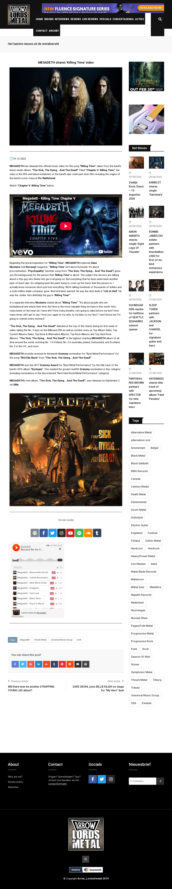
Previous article (19, 681)
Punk (134, 649)
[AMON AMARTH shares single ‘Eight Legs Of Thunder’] (136, 212)
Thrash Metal (40, 640)
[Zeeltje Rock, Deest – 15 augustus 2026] (136, 163)
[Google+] (30, 664)
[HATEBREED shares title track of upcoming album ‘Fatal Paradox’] (156, 359)
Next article (114, 681)
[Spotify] (79, 533)
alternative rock (140, 440)
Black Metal (138, 455)
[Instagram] (61, 533)
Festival (152, 533)
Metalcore (137, 579)
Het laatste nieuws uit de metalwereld (33, 44)
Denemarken (139, 502)
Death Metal (138, 494)
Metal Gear (137, 587)
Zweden (147, 703)
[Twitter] (52, 533)
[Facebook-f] (43, 533)
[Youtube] (70, 533)
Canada (135, 478)
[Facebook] (15, 664)
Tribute (135, 687)
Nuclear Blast (139, 618)
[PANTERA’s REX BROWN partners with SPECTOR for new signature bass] (136, 359)
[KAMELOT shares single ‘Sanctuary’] (156, 163)
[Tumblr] (97, 533)
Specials (105, 19)
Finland (135, 540)
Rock (145, 649)
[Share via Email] (78, 664)
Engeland (136, 533)
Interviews (62, 19)
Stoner (135, 664)
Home (39, 19)
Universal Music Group (62, 640)
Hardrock (153, 548)
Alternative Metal (141, 432)
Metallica (155, 587)
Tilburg (157, 680)
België (154, 448)
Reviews (76, 19)
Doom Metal (138, 509)
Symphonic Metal (141, 672)
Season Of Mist (140, 656)
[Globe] (35, 533)
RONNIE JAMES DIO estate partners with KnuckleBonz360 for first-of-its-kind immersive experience (156, 252)
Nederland (137, 602)
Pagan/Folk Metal (142, 625)
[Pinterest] (62, 664)
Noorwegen (138, 610)
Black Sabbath (139, 463)
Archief (54, 30)
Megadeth (25, 640)
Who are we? (15, 776)
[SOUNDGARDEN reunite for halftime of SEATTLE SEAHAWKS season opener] (136, 285)
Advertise (13, 787)
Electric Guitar (139, 525)
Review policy (15, 781)
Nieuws (49, 19)
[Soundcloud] (88, 533)
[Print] (85, 664)
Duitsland (137, 517)
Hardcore (137, 548)
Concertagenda (123, 19)
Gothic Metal (153, 540)
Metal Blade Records (144, 571)
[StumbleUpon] (46, 664)
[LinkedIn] (38, 664)
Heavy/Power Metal (143, 556)
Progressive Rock (142, 641)
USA (79, 640)
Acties (139, 19)
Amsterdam (138, 448)
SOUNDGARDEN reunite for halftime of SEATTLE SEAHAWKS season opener (136, 317)
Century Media (140, 486)
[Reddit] (70, 664)
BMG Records (139, 471)
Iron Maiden (138, 564)
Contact (42, 30)
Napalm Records (141, 594)
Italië (154, 564)
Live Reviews (90, 19)
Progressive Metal (142, 633)
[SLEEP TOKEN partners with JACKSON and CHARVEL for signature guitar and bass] (156, 285)
